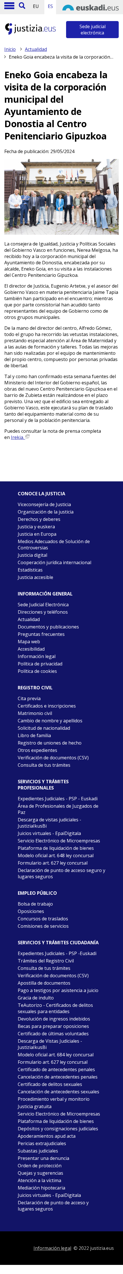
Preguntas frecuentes (41, 634)
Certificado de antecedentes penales (56, 1069)
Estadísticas (30, 570)
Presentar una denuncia (43, 1158)
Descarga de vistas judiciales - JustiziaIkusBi (49, 823)
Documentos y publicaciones (48, 627)
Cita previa (29, 698)
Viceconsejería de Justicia (44, 504)
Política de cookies (37, 671)
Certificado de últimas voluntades (53, 1033)
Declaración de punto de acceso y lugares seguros (53, 1205)
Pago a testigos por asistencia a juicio (58, 990)
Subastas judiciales (38, 1151)
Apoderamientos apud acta (47, 1136)
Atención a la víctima (39, 1180)
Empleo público (37, 893)
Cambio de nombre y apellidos (50, 721)
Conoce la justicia (41, 493)
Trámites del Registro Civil (46, 961)
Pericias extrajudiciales (42, 1143)
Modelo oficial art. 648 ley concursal (56, 855)
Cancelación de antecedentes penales (58, 1077)
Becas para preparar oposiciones (53, 1026)
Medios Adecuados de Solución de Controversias (54, 544)
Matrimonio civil (35, 713)
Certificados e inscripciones (47, 706)
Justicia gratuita (34, 1106)
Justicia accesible (35, 577)
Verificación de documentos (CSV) (53, 757)
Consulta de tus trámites (44, 765)
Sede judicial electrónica (93, 29)
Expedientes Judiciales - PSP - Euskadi (58, 798)
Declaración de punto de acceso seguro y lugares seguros (61, 873)
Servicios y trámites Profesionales (43, 784)
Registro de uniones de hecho (50, 743)
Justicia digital (32, 555)
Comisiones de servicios (43, 926)
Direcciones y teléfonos (43, 612)
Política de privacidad (40, 664)
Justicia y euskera (36, 526)
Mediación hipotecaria (41, 1188)
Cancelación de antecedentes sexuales (58, 1092)
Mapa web (29, 641)
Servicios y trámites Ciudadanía (58, 942)
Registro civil (35, 688)
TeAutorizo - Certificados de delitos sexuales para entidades (55, 1008)
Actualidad (36, 49)
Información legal (36, 656)
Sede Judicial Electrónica (43, 604)
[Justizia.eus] (30, 34)
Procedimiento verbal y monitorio (54, 1099)
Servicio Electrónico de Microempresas (59, 841)
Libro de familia (34, 735)
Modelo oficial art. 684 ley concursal (56, 1055)
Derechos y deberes (39, 519)
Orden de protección (39, 1165)
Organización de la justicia (46, 512)
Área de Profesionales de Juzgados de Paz (58, 809)
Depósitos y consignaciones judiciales (58, 1128)
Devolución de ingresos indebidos (54, 1019)
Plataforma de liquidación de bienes (56, 848)
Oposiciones (31, 911)
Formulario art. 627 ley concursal (53, 863)
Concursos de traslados (43, 919)
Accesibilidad (31, 649)
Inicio (10, 49)
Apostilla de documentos (44, 983)
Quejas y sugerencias (40, 1173)
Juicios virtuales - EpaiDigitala (49, 833)
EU (36, 6)
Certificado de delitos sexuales (50, 1084)
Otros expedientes (37, 750)
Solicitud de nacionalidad (44, 728)
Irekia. (18, 437)
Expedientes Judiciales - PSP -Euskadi (57, 953)
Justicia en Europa (37, 534)
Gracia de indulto (36, 998)
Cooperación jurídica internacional (54, 562)
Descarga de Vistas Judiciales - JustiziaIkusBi (50, 1044)
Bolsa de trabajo (35, 904)
